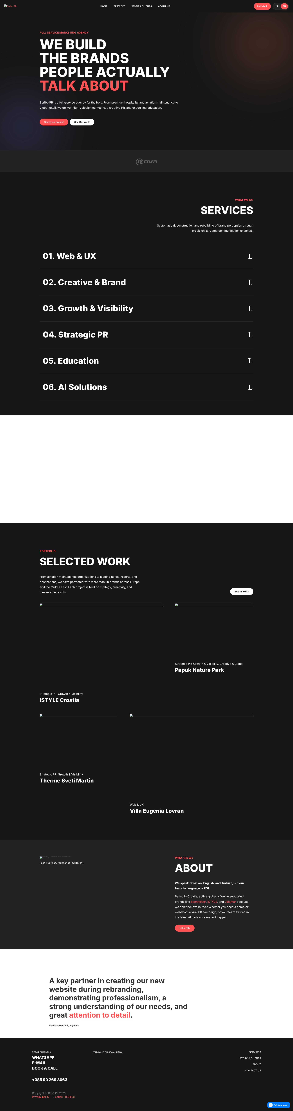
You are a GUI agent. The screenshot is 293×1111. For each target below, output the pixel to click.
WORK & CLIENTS (250, 1058)
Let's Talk (184, 928)
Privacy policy (41, 1096)
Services (119, 6)
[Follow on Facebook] (94, 1059)
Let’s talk (262, 6)
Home (104, 6)
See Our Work (82, 122)
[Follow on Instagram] (101, 1059)
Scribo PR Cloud (65, 1096)
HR (277, 6)
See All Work (242, 591)
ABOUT (257, 1064)
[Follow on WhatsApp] (107, 1059)
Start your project (54, 122)
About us (164, 6)
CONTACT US (253, 1070)
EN (284, 6)
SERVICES (255, 1052)
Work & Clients (142, 6)
